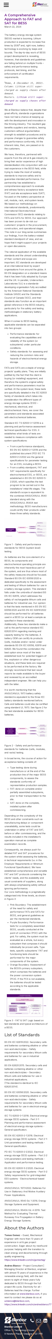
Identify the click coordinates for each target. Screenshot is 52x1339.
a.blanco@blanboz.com (16, 1301)
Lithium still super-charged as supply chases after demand (25, 100)
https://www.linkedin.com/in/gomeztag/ (24, 1259)
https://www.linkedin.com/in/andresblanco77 (27, 1304)
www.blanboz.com (29, 1293)
